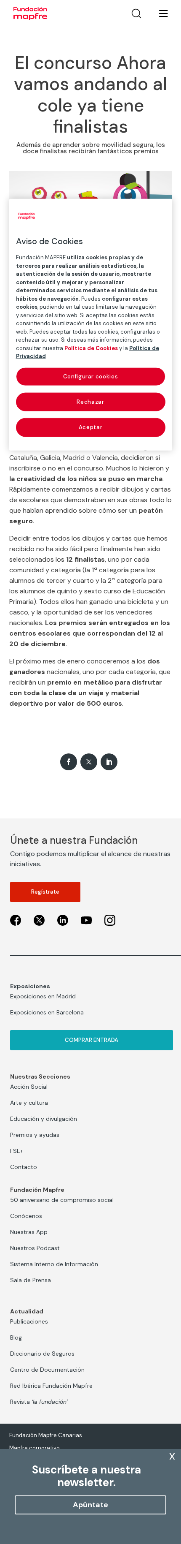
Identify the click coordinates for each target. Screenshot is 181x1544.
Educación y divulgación (43, 1119)
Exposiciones (30, 986)
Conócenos (26, 1216)
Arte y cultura (29, 1102)
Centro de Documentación (47, 1369)
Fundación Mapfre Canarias (45, 1435)
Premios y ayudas (34, 1135)
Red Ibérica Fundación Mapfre (51, 1385)
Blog (16, 1337)
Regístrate (45, 891)
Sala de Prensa (30, 1280)
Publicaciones (29, 1321)
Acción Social (29, 1086)
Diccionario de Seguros (42, 1353)
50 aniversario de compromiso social (62, 1200)
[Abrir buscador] (136, 13)
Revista (39, 1401)
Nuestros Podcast (35, 1248)
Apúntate (90, 1505)
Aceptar (91, 427)
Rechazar (90, 401)
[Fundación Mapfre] (30, 13)
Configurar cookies (90, 376)
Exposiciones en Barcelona (47, 1012)
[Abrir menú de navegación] (158, 13)
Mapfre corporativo (34, 1448)
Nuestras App (29, 1232)
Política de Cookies (91, 348)
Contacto (23, 1167)
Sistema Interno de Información (54, 1264)
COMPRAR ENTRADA (91, 1040)
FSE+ (16, 1151)
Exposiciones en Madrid (43, 996)
